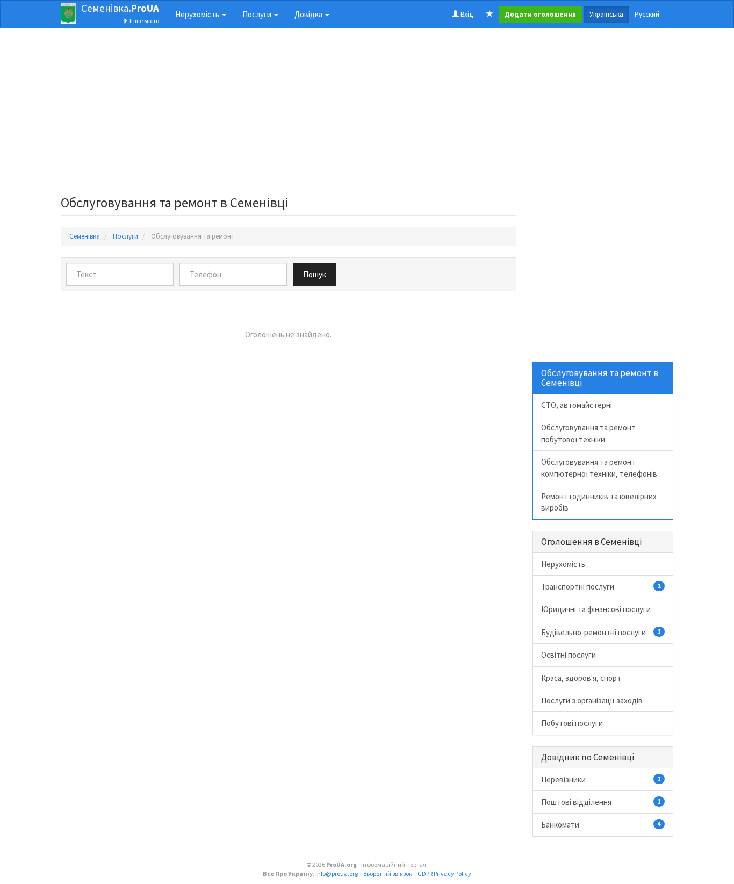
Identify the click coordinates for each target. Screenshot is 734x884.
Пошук (314, 274)
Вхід (466, 14)
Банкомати (601, 825)
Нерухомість (563, 564)
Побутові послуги (572, 723)
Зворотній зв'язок (387, 873)
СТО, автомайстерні (576, 405)
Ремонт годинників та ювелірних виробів (599, 502)
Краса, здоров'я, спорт (581, 678)
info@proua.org (336, 873)
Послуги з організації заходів (592, 700)
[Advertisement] (288, 115)
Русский (647, 14)
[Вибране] (489, 14)
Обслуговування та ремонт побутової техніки (588, 433)
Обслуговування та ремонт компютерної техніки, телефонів (599, 467)
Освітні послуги (568, 655)
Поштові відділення (601, 802)
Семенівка (120, 8)
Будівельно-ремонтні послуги (601, 632)
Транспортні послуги (601, 586)
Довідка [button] (309, 14)
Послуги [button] (257, 14)
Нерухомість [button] (198, 14)
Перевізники (601, 779)
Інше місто (143, 21)
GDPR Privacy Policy (444, 873)
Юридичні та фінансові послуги (596, 609)
